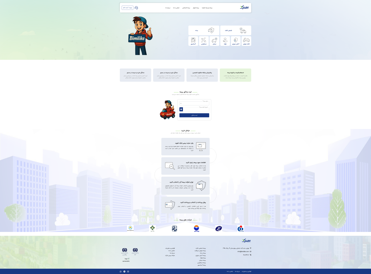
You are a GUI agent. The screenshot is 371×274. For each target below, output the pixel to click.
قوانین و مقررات (170, 248)
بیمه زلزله (203, 258)
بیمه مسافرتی (201, 262)
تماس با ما (176, 8)
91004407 (246, 255)
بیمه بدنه (203, 253)
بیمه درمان (202, 260)
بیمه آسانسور (202, 265)
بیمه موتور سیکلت (200, 250)
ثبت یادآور (194, 115)
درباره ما (168, 8)
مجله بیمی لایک (170, 255)
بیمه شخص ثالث (201, 248)
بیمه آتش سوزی (201, 255)
